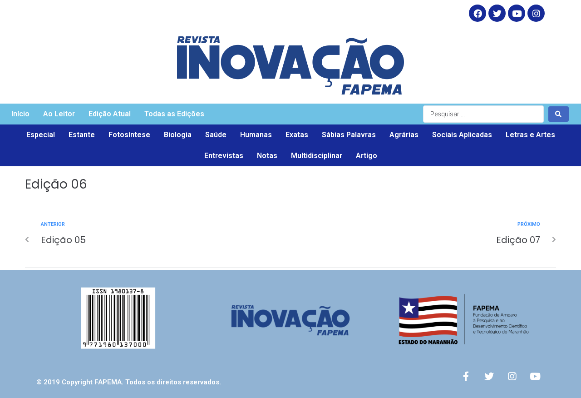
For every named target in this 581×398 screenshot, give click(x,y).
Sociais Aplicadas (462, 134)
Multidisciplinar (316, 155)
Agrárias (404, 134)
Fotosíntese (129, 134)
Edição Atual (110, 113)
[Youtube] (535, 376)
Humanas (256, 134)
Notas (267, 155)
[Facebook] (477, 13)
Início (20, 113)
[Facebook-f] (465, 376)
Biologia (178, 134)
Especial (40, 134)
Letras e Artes (530, 134)
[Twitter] (497, 13)
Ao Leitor (59, 113)
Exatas (297, 134)
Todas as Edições (174, 113)
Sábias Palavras (349, 134)
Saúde (215, 134)
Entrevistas (223, 155)
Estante (82, 134)
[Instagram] (536, 13)
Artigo (366, 155)
